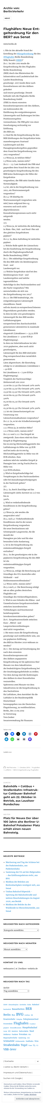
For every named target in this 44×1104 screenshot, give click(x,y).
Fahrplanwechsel (30, 1019)
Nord (31, 1031)
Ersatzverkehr (9, 1019)
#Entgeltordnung (25, 54)
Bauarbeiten (18, 1009)
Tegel (24, 1045)
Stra (36, 1041)
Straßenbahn (11, 1045)
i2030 (5, 1031)
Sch (28, 1038)
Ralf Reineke (11, 767)
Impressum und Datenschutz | (17, 1072)
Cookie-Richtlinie (30, 1094)
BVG (19, 1014)
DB (32, 1015)
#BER (18, 60)
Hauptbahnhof (29, 1027)
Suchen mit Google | (13, 1078)
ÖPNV (13, 1049)
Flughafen (35, 770)
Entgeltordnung (23, 770)
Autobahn (22, 1004)
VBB (6, 1049)
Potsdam (23, 1034)
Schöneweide (20, 1041)
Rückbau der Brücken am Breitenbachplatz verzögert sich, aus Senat (23, 885)
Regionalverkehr (10, 1038)
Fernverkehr (8, 1024)
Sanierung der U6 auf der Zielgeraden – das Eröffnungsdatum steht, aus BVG (23, 875)
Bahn (29, 1004)
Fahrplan (19, 1019)
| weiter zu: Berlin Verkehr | (15, 1067)
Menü (7, 18)
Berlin (7, 1014)
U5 (34, 1045)
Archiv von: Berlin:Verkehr (13, 10)
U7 (37, 1045)
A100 (5, 1005)
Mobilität (15, 1031)
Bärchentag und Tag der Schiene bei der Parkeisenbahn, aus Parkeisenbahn (22, 865)
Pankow (15, 1034)
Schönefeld (8, 1041)
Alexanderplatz (13, 1004)
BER (15, 770)
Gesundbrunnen (15, 1028)
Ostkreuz (7, 1034)
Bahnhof (35, 1005)
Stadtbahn (29, 1041)
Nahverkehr (23, 1031)
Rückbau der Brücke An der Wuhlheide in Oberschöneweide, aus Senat (22, 907)
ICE (9, 1031)
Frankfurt (33, 1024)
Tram (30, 1045)
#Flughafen (8, 57)
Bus (13, 1015)
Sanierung (22, 1038)
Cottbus (27, 1015)
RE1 (29, 1034)
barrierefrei (7, 1009)
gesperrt (6, 1028)
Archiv (6, 988)
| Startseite (8, 1061)
